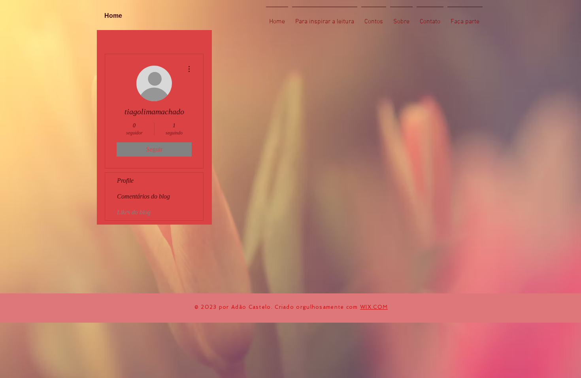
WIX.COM (374, 307)
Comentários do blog (143, 196)
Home (113, 15)
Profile (125, 180)
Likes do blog (134, 212)
